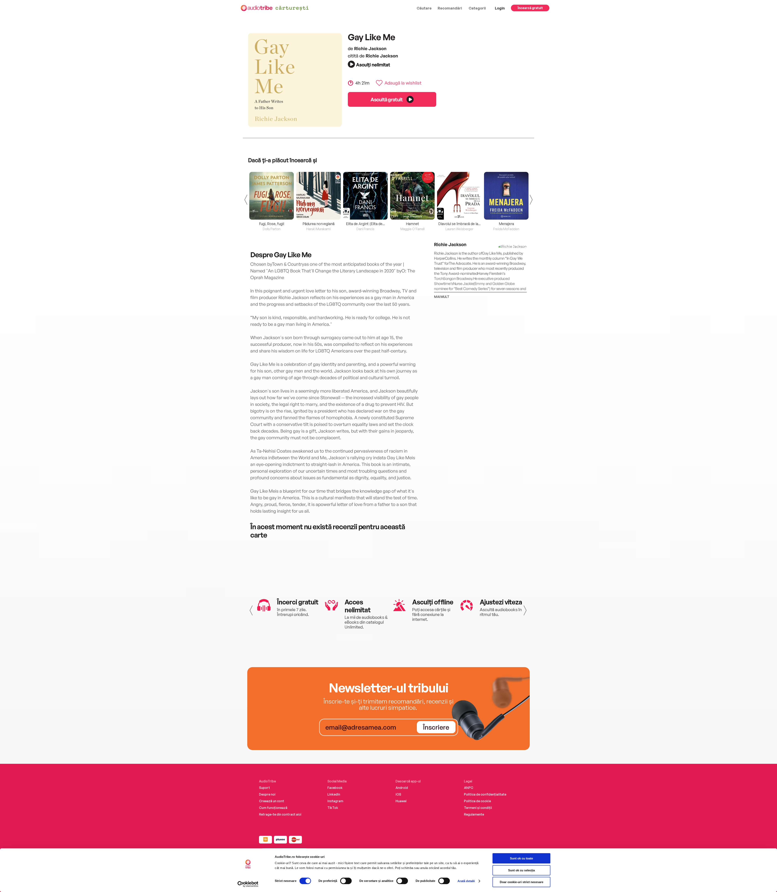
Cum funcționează (273, 808)
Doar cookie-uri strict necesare (521, 882)
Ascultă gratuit (386, 99)
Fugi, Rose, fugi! (271, 223)
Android (402, 788)
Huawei (401, 801)
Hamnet (412, 223)
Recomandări (450, 8)
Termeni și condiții (478, 808)
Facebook (335, 788)
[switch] (346, 881)
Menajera (506, 223)
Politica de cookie (477, 801)
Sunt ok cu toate (521, 858)
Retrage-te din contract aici (280, 814)
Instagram (335, 801)
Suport (264, 788)
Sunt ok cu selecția (521, 870)
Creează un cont (271, 801)
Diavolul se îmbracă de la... (459, 223)
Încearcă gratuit (530, 8)
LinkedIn (333, 794)
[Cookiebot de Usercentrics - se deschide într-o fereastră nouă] (248, 884)
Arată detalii (466, 881)
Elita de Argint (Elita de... (365, 223)
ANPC (468, 788)
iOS (398, 794)
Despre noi (267, 794)
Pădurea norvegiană (318, 223)
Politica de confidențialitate (485, 794)
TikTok (332, 808)
